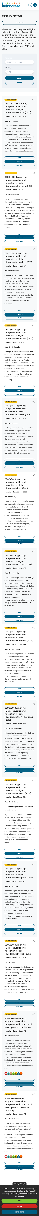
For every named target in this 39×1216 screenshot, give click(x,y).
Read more (19, 165)
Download (20, 161)
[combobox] (19, 72)
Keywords (8, 58)
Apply (19, 78)
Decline (19, 1206)
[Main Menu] (30, 5)
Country (8, 68)
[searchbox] (19, 71)
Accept (19, 1201)
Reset (19, 83)
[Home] (11, 5)
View (19, 158)
